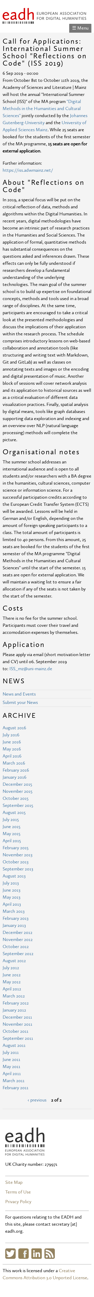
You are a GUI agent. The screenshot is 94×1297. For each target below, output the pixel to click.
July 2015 (11, 819)
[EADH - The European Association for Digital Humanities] (44, 20)
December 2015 (17, 784)
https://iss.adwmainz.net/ (28, 170)
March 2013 (14, 911)
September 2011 (18, 1038)
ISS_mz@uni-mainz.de (30, 669)
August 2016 (14, 728)
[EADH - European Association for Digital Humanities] (24, 1152)
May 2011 (11, 1066)
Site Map (13, 1182)
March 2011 (14, 1080)
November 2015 (17, 791)
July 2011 (11, 1052)
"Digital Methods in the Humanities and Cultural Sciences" (42, 108)
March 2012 (14, 996)
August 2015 (14, 812)
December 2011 (17, 1017)
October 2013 (15, 862)
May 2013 (11, 897)
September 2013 (18, 869)
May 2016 (12, 749)
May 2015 (11, 833)
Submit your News (20, 702)
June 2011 (11, 1059)
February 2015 (15, 848)
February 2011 (15, 1088)
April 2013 (12, 904)
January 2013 (14, 925)
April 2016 (12, 756)
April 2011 (12, 1073)
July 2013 (11, 883)
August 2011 (14, 1045)
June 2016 (12, 742)
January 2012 (14, 1010)
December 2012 (17, 932)
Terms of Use (18, 1192)
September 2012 (18, 953)
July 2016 (11, 735)
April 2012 (12, 989)
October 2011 (15, 1031)
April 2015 (12, 840)
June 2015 (11, 826)
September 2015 (18, 805)
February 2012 (16, 1003)
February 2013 (15, 918)
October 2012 (16, 946)
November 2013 (17, 855)
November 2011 (17, 1024)
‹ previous (37, 1100)
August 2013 (14, 876)
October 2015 (15, 798)
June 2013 (11, 890)
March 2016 (14, 763)
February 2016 (16, 770)
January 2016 (14, 777)
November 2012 (18, 939)
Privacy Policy (18, 1201)
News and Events (19, 694)
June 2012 (12, 975)
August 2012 (14, 960)
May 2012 (12, 982)
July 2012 (11, 968)
